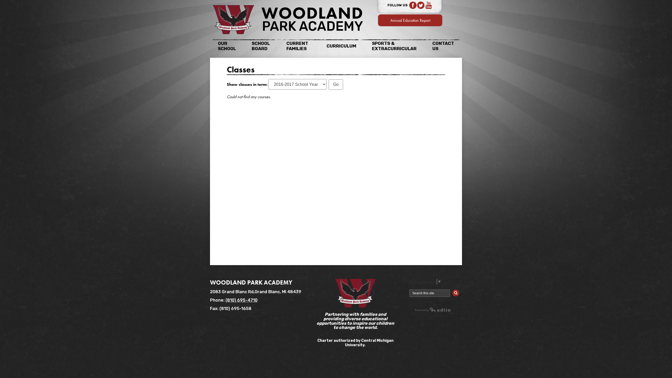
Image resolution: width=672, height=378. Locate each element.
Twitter (420, 5)
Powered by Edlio (433, 309)
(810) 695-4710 (241, 300)
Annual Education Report (410, 20)
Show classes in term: (247, 84)
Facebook (413, 5)
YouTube (428, 5)
